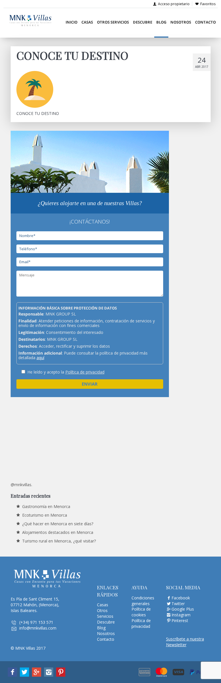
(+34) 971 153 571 (36, 622)
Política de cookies (141, 611)
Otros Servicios (113, 22)
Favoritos (208, 3)
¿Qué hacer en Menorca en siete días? (57, 523)
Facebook (181, 598)
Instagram (181, 614)
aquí (40, 357)
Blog (161, 22)
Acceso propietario (173, 3)
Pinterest (180, 620)
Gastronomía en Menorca (46, 506)
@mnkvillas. (21, 484)
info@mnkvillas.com (37, 628)
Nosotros (180, 22)
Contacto (205, 22)
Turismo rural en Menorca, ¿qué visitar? (59, 541)
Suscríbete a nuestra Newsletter (185, 641)
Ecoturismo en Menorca (44, 515)
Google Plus (183, 609)
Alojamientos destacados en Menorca (57, 532)
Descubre (142, 22)
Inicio (71, 22)
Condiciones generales (143, 600)
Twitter (178, 603)
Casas (87, 22)
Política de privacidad (84, 372)
